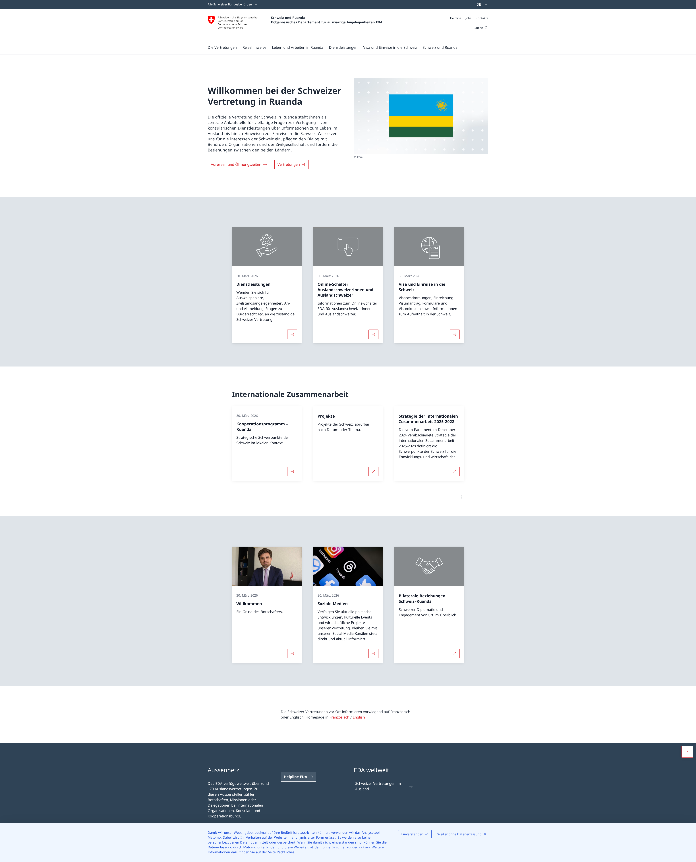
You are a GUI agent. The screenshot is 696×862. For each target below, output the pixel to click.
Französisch (339, 717)
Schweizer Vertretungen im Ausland (378, 786)
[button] (222, 47)
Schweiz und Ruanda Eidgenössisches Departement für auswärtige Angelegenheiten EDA (326, 19)
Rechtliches (285, 852)
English (359, 717)
